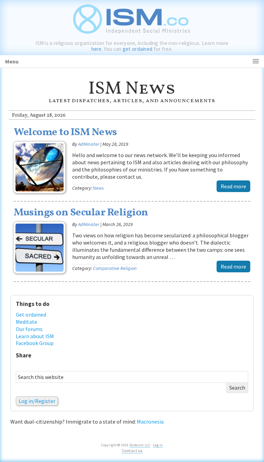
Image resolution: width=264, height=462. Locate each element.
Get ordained (31, 314)
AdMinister (88, 144)
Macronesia (150, 421)
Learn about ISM (35, 336)
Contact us (132, 450)
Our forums (29, 328)
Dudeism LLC (140, 445)
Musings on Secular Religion (81, 212)
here (96, 49)
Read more (233, 186)
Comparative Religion (115, 268)
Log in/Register (37, 401)
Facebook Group (35, 343)
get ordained (138, 49)
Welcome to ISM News (65, 132)
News (98, 188)
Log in (158, 445)
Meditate (26, 321)
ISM (132, 17)
